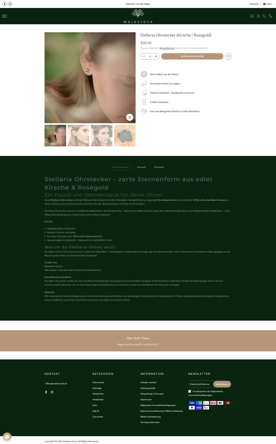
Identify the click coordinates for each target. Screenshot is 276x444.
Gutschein (97, 416)
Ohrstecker (98, 382)
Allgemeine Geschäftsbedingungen (158, 405)
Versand (141, 167)
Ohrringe (97, 388)
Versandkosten (167, 48)
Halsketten (98, 393)
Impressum (146, 399)
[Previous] (50, 78)
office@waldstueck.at (56, 383)
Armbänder (98, 399)
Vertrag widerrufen (150, 422)
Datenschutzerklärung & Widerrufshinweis (161, 411)
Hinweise (159, 167)
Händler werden (148, 382)
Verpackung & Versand (151, 393)
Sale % (95, 411)
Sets (94, 405)
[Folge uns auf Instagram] (10, 4)
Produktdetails (120, 167)
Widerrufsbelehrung (150, 416)
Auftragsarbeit (147, 388)
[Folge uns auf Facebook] (4, 4)
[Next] (130, 78)
